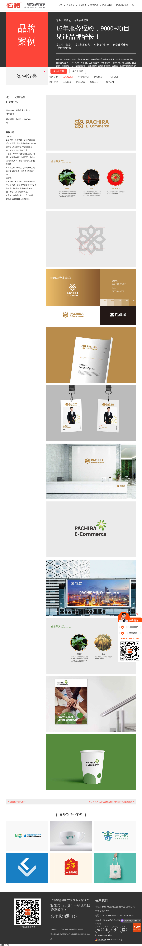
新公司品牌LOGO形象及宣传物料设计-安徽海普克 (111, 802)
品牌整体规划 (63, 44)
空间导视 (53, 82)
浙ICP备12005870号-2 (103, 935)
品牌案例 (70, 5)
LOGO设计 (68, 77)
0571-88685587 (132, 627)
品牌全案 (53, 77)
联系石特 (94, 5)
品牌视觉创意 (82, 44)
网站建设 (80, 82)
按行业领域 (77, 71)
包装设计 (113, 77)
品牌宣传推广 (65, 47)
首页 (60, 5)
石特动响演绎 (122, 5)
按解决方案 (58, 71)
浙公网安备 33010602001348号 (110, 940)
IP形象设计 (99, 77)
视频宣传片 (95, 82)
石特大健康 (107, 5)
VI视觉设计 (83, 77)
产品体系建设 (120, 44)
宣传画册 (82, 5)
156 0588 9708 (131, 633)
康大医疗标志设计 (17, 802)
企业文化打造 (101, 44)
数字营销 (110, 82)
